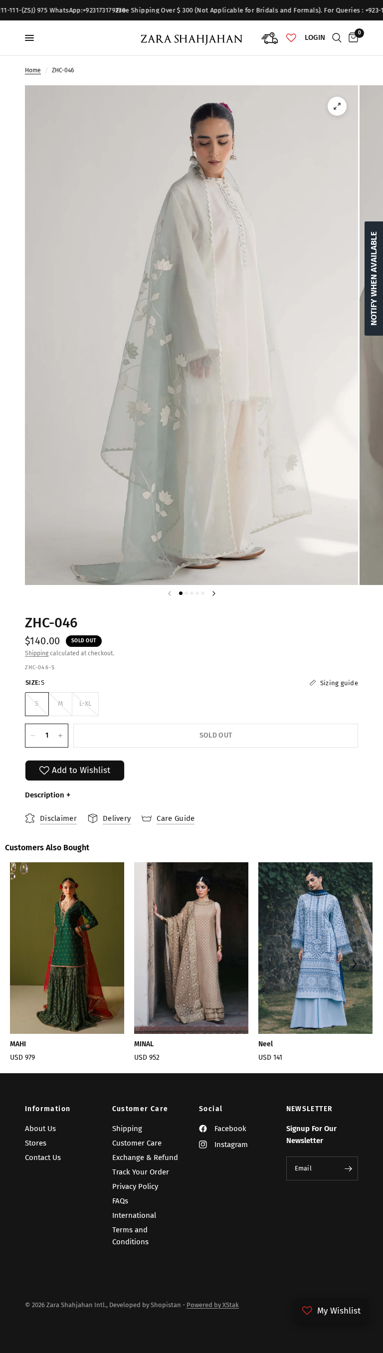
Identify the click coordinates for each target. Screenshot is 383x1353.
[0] (351, 37)
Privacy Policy (135, 1186)
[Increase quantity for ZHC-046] (60, 735)
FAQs (120, 1200)
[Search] (337, 37)
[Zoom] (337, 106)
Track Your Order (140, 1171)
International (134, 1215)
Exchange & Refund (145, 1157)
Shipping (36, 653)
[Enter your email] (348, 1168)
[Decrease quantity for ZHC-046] (32, 735)
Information (47, 1109)
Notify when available (374, 278)
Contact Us (43, 1157)
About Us (40, 1128)
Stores (35, 1143)
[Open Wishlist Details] (291, 37)
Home (33, 70)
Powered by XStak (213, 1305)
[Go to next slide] (354, 965)
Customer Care (140, 1109)
